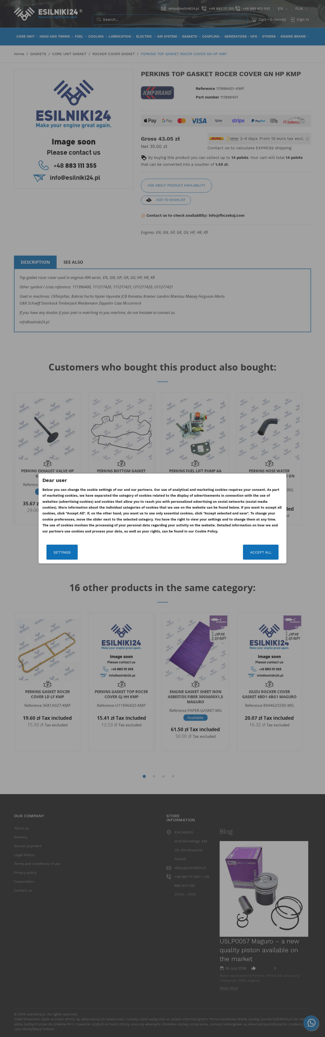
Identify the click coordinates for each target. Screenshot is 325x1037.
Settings (62, 552)
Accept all (260, 552)
